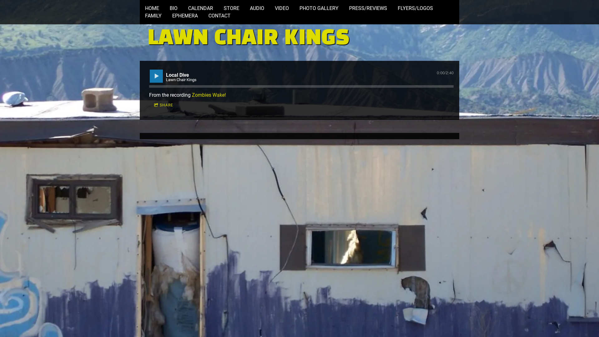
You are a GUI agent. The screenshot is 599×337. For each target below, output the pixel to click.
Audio (257, 8)
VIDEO (282, 8)
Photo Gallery (319, 8)
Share (166, 105)
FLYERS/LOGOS (415, 8)
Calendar (200, 8)
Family (153, 16)
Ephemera (185, 16)
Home (152, 8)
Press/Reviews (368, 8)
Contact (219, 16)
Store (231, 8)
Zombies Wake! (209, 95)
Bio (174, 8)
